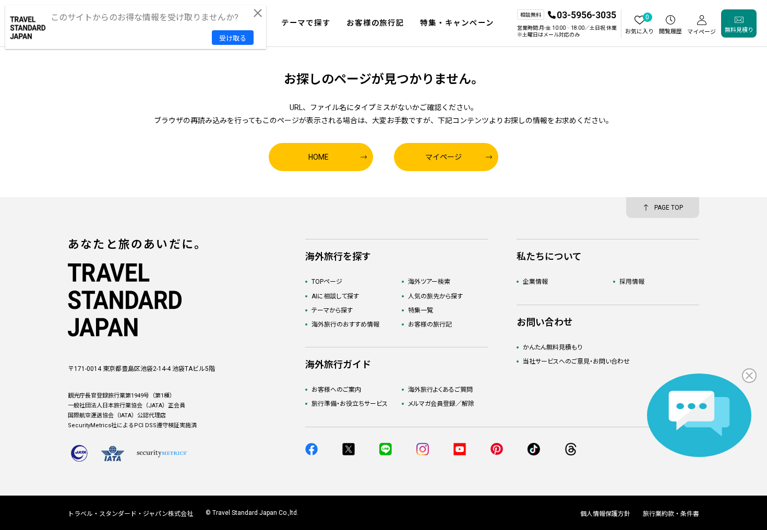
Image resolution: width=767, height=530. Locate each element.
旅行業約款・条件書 (671, 513)
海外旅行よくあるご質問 (440, 389)
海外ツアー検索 (429, 281)
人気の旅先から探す (435, 296)
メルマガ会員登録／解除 (441, 403)
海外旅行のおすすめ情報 (345, 324)
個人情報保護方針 (605, 513)
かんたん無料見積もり (552, 347)
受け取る (232, 38)
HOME (318, 157)
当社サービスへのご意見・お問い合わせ (576, 361)
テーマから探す (332, 310)
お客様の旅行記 (430, 324)
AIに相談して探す (335, 296)
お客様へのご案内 (336, 389)
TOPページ (326, 281)
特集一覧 (420, 310)
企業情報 (535, 281)
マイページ (443, 157)
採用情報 (631, 281)
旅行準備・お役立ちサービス (349, 403)
